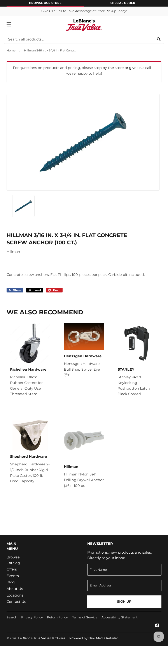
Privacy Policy (32, 617)
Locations (15, 595)
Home (11, 50)
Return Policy (57, 617)
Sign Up (124, 601)
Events (13, 576)
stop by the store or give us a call (123, 68)
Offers (12, 569)
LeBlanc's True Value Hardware (41, 638)
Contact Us (16, 602)
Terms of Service (84, 617)
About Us (15, 589)
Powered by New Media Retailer (93, 638)
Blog (11, 582)
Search (12, 617)
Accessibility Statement (120, 617)
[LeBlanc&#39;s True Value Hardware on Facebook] (157, 626)
